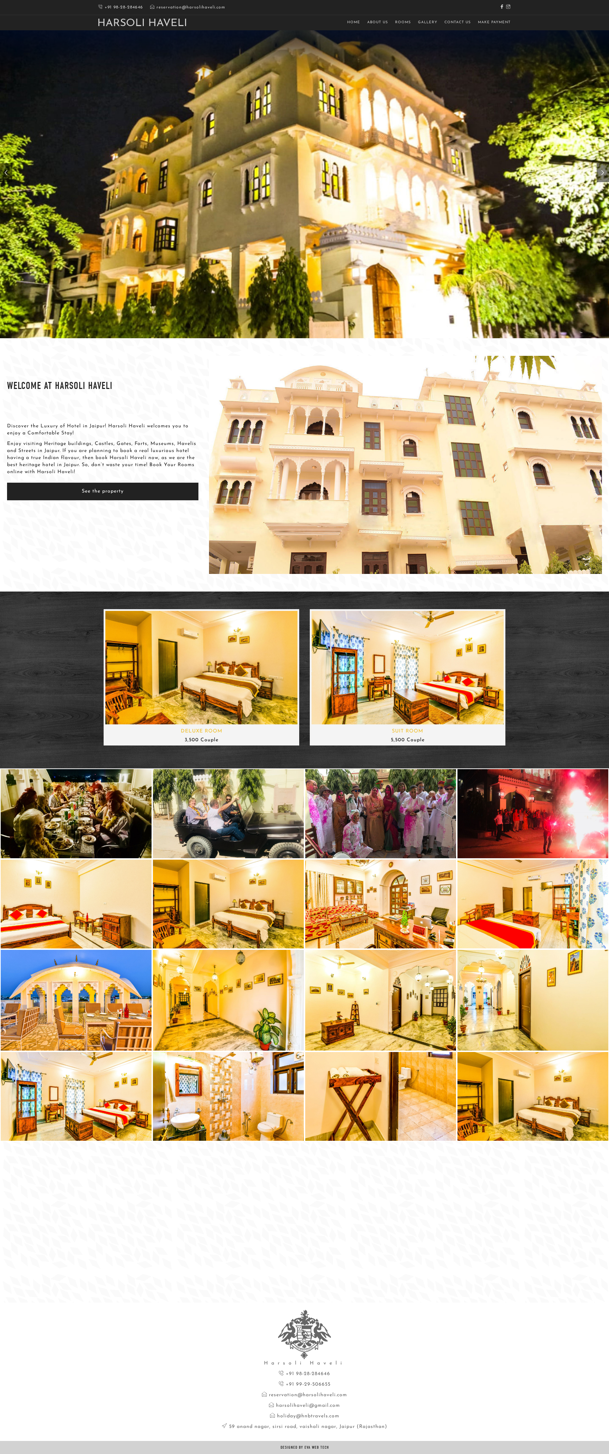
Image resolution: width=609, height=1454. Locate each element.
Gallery (427, 22)
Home (353, 22)
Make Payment (494, 22)
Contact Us (457, 22)
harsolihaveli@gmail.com (307, 1405)
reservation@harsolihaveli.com (190, 7)
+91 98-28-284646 (123, 7)
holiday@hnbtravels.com (307, 1416)
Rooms (403, 22)
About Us (377, 22)
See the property (103, 491)
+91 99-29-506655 (307, 1384)
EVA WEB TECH (316, 1447)
